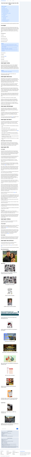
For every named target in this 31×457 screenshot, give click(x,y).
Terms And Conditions (9, 452)
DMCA (1, 453)
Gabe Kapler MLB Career (5, 9)
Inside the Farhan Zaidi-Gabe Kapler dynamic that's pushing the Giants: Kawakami (10, 46)
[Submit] (17, 428)
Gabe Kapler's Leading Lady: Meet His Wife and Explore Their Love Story (9, 50)
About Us (14, 453)
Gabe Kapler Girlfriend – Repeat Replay (7, 71)
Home (1, 452)
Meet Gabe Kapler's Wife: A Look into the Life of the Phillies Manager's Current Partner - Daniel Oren (9, 48)
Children (5, 56)
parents (15, 192)
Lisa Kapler (3, 7)
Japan (17, 130)
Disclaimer (14, 454)
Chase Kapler (4, 17)
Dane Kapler (4, 18)
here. (1, 245)
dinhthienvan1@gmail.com (16, 452)
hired (12, 116)
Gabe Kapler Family (4, 8)
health (5, 164)
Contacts (8, 454)
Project (8, 233)
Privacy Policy (2, 454)
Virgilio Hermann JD (6, 432)
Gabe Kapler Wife (4, 14)
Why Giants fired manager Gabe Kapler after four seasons (9, 44)
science (7, 227)
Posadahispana (3, 0)
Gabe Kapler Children (5, 16)
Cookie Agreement (9, 453)
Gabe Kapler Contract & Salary (7, 13)
